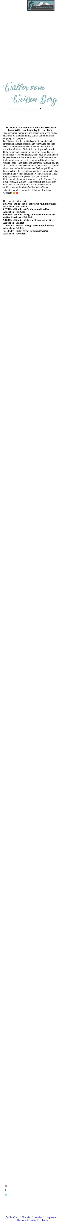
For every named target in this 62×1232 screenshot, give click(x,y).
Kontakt (26, 1217)
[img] (41, 5)
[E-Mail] (6, 1194)
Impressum (52, 1217)
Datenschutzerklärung (27, 1220)
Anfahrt (38, 1217)
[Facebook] (5, 1190)
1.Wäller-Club (11, 1217)
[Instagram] (6, 1186)
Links (45, 1220)
